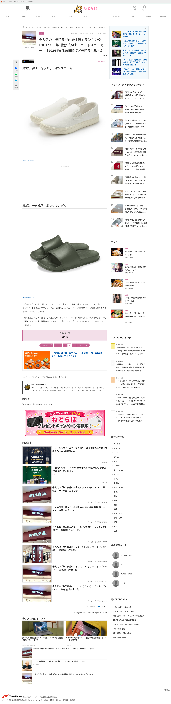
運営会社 (59, 700)
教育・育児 (116, 16)
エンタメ (39, 16)
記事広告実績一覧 (118, 637)
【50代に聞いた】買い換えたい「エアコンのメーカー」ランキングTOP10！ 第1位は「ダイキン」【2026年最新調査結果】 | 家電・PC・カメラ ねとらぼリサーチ (131, 404)
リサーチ (148, 16)
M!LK (123, 565)
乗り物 (116, 483)
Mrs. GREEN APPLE (128, 555)
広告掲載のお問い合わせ (121, 633)
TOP (7, 16)
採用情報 (66, 700)
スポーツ (117, 461)
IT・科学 (117, 444)
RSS (53, 700)
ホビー (116, 474)
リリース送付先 (118, 629)
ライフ (41, 33)
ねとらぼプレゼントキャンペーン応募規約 (127, 616)
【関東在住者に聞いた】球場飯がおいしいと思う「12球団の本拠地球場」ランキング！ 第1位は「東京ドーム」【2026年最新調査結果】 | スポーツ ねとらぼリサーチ (130, 354)
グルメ (70, 16)
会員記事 (163, 16)
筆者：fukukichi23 (38, 384)
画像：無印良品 (28, 160)
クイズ (54, 16)
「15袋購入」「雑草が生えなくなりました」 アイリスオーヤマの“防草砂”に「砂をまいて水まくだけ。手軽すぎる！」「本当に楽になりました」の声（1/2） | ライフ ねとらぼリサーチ (130, 421)
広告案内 (22, 700)
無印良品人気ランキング (45, 404)
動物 (132, 16)
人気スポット (119, 487)
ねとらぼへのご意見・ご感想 (122, 611)
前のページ (47, 345)
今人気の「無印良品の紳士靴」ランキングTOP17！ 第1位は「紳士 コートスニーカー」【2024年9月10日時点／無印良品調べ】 (71, 45)
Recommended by (92, 606)
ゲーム (116, 457)
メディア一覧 (6, 700)
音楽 (115, 531)
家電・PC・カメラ (120, 513)
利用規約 (167, 690)
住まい (101, 16)
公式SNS (15, 700)
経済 (115, 526)
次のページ (82, 345)
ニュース (23, 16)
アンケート (116, 242)
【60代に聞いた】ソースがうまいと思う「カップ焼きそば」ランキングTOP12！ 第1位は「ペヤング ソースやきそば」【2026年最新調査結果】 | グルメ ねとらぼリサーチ (131, 387)
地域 (85, 16)
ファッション (119, 470)
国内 (115, 500)
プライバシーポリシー (43, 700)
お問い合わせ (30, 700)
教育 (115, 522)
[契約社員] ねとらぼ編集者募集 (123, 620)
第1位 (65, 337)
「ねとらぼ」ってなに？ (121, 607)
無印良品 (28, 404)
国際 (115, 505)
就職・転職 (118, 518)
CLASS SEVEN (126, 574)
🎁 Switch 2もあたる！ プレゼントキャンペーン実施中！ (17, 1)
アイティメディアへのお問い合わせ (125, 624)
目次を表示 (101, 61)
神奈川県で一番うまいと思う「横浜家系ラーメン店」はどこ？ (135, 316)
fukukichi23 (103, 56)
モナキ (123, 583)
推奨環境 (72, 700)
